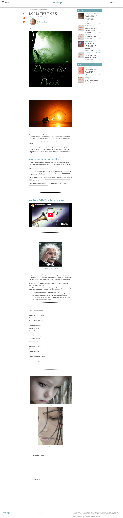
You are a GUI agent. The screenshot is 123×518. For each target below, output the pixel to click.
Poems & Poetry (89, 41)
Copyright (24, 513)
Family (109, 6)
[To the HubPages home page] (7, 513)
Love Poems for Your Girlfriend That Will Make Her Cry (90, 71)
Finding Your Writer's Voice (92, 13)
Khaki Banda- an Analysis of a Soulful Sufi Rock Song (91, 80)
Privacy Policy (38, 513)
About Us (18, 513)
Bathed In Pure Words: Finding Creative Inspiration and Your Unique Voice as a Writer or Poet (91, 18)
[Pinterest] (24, 18)
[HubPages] (57, 2)
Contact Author (40, 23)
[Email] (24, 22)
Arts (8, 6)
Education (75, 6)
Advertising (45, 513)
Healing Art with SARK (91, 36)
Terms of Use (31, 513)
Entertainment (92, 6)
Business (59, 6)
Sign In (111, 2)
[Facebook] (24, 14)
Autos (25, 6)
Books (42, 6)
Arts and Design (89, 34)
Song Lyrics (88, 77)
